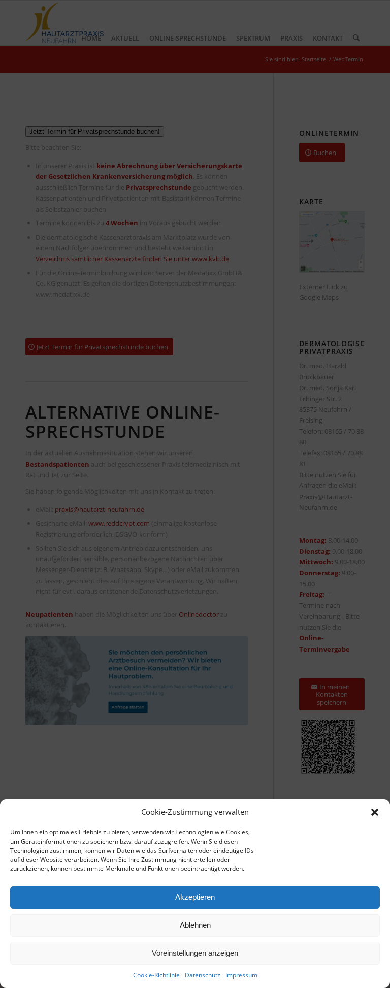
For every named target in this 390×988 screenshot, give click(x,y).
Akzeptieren (195, 897)
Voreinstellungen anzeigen (195, 952)
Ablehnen (195, 925)
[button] (375, 812)
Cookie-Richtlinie (156, 975)
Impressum (241, 975)
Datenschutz (202, 975)
